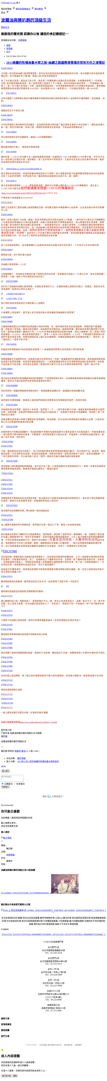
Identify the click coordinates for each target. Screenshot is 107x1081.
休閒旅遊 (22, 40)
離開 (15, 1076)
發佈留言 (5, 787)
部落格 (9, 48)
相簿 (8, 45)
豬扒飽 (4, 736)
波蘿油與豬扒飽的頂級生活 (26, 20)
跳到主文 (5, 27)
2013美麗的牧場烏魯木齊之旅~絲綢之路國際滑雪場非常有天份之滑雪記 (55, 62)
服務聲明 (78, 1045)
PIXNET (34, 1045)
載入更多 (5, 771)
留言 (23, 751)
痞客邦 (18, 751)
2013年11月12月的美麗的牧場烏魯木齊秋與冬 (38, 761)
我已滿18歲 (6, 1076)
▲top (3, 766)
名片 (8, 52)
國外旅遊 (21, 758)
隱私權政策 (68, 1045)
